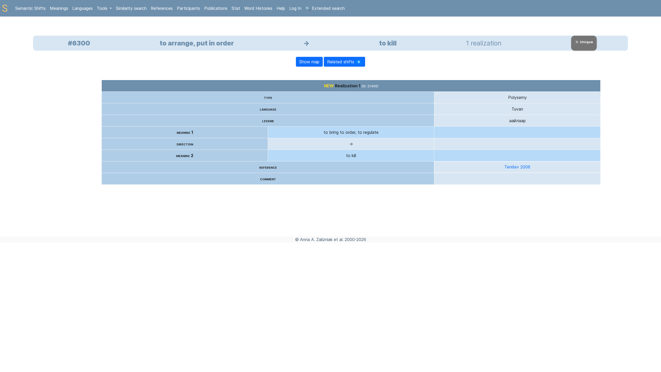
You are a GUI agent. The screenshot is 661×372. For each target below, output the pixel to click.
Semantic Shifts (30, 8)
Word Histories (258, 8)
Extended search (328, 8)
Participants (188, 8)
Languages (82, 8)
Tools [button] (103, 8)
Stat (236, 8)
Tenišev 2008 (517, 166)
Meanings (59, 8)
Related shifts (343, 61)
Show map (309, 61)
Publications (215, 8)
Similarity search (131, 8)
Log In (295, 8)
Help (281, 8)
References (162, 8)
